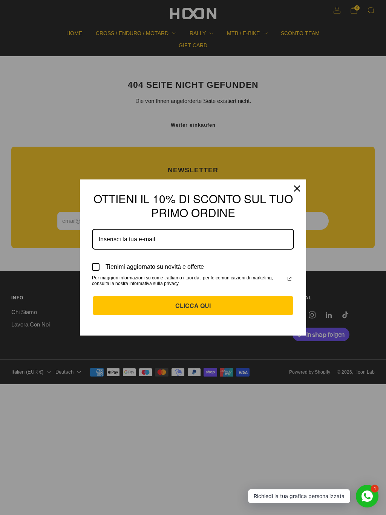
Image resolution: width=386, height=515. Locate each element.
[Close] (297, 188)
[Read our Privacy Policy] (289, 278)
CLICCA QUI (193, 305)
